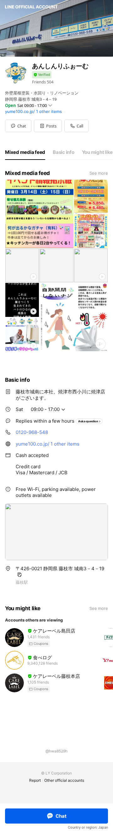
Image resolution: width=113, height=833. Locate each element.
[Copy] (19, 574)
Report (35, 780)
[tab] (25, 152)
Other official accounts (64, 780)
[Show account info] (41, 74)
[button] (48, 126)
